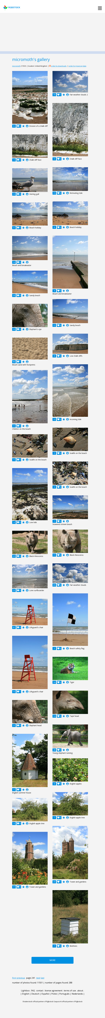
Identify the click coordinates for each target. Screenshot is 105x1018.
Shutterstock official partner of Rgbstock (38, 1001)
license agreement (53, 990)
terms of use (70, 990)
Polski (54, 993)
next (38, 977)
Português (64, 993)
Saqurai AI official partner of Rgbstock (68, 1001)
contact (39, 990)
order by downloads (59, 66)
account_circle (27, 126)
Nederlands (77, 993)
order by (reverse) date (77, 66)
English (25, 993)
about (80, 990)
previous (21, 977)
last (42, 977)
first (14, 977)
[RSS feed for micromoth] (50, 66)
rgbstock (14, 7)
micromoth (16, 66)
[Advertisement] (52, 32)
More (52, 960)
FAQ (33, 990)
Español (45, 993)
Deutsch (35, 993)
